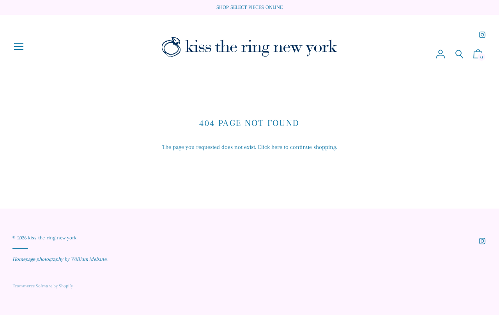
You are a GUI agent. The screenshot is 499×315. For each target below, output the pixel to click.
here (276, 146)
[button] (478, 56)
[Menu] (18, 47)
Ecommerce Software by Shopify (42, 285)
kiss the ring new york (52, 238)
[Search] (459, 55)
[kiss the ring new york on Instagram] (482, 34)
